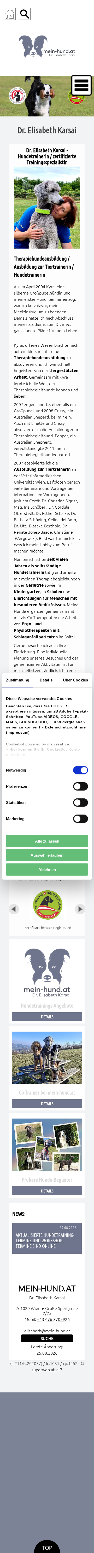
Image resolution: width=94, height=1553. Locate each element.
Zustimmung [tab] (17, 680)
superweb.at (43, 1369)
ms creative (58, 744)
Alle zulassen (47, 841)
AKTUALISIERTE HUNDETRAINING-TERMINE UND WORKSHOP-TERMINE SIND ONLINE (45, 1240)
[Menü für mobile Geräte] (81, 85)
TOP (47, 1548)
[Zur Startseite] (10, 14)
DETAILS (47, 1016)
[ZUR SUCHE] (25, 14)
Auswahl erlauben (47, 855)
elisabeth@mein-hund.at (47, 1330)
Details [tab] (46, 680)
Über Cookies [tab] (75, 680)
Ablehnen (47, 869)
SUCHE (47, 1338)
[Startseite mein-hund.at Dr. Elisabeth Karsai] (47, 46)
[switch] (80, 786)
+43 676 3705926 (53, 1319)
